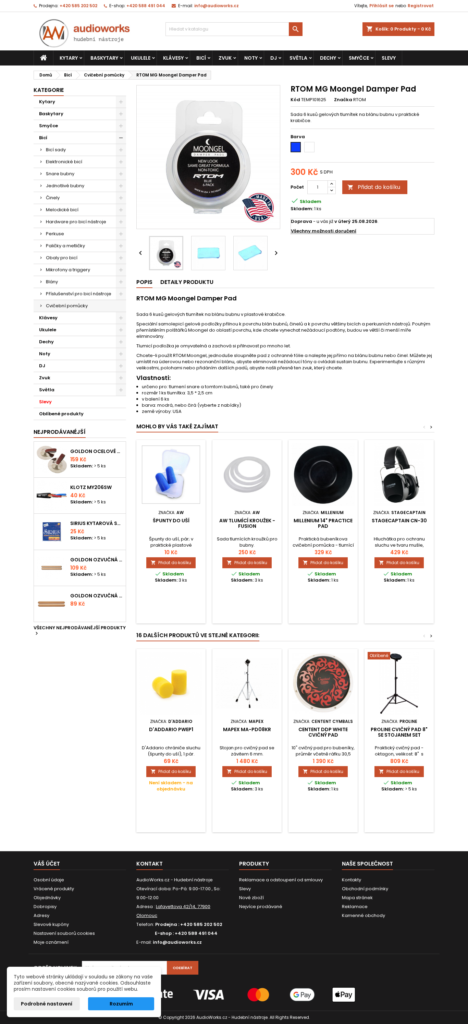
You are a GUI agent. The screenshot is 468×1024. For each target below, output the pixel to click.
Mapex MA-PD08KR (247, 729)
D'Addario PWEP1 (171, 729)
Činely (53, 197)
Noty (251, 58)
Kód (295, 100)
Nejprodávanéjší (60, 432)
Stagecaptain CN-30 (399, 520)
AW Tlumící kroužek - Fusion (247, 523)
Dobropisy (45, 906)
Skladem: (302, 209)
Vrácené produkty (54, 888)
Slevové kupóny (51, 924)
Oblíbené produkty (61, 413)
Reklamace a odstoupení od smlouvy (281, 880)
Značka (343, 100)
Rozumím (121, 1003)
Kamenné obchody (363, 915)
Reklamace (355, 906)
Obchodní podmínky (365, 888)
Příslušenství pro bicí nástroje (78, 293)
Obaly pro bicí (61, 257)
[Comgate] (234, 994)
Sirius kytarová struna (96, 523)
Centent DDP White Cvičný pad (323, 732)
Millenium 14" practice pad (323, 523)
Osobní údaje (49, 880)
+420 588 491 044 (145, 6)
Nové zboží (251, 897)
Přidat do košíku (373, 187)
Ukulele (140, 58)
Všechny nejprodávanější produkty (80, 631)
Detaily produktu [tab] (186, 282)
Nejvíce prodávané (260, 906)
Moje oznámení (51, 942)
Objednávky (47, 897)
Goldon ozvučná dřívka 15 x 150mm (96, 595)
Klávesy (173, 58)
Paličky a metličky (65, 245)
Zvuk (225, 58)
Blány (52, 281)
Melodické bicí (62, 209)
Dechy (328, 58)
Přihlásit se (381, 6)
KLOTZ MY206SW (91, 487)
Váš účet (47, 864)
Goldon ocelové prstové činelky (96, 451)
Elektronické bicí (64, 161)
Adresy (41, 915)
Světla (298, 58)
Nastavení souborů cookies (64, 933)
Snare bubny (60, 173)
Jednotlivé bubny (65, 185)
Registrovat (421, 6)
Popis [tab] (144, 282)
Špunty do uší (171, 520)
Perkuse (55, 233)
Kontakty (351, 880)
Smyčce (359, 58)
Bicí (201, 58)
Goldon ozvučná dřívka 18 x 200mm (96, 559)
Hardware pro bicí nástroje (76, 221)
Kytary (69, 58)
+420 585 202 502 (78, 6)
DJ (273, 58)
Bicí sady (56, 149)
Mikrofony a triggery (68, 269)
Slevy (389, 58)
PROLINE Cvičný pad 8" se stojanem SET (399, 732)
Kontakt (149, 864)
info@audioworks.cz (216, 6)
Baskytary (104, 58)
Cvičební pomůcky (67, 305)
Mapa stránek (357, 897)
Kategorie (49, 90)
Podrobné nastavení (46, 1003)
